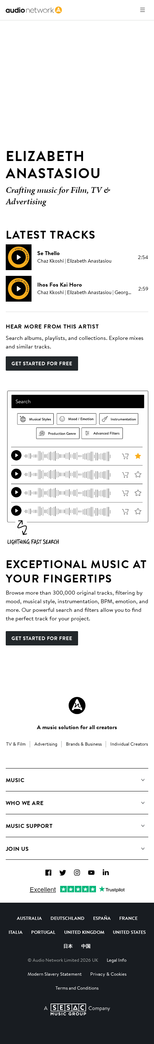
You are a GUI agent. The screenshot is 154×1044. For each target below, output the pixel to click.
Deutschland (67, 918)
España (102, 918)
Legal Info (116, 960)
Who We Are (25, 803)
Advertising (45, 744)
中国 (86, 946)
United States (129, 932)
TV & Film (16, 744)
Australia (29, 918)
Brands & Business (84, 744)
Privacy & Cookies (108, 974)
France (128, 918)
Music (15, 780)
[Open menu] (142, 10)
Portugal (43, 932)
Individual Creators (129, 744)
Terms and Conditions (77, 988)
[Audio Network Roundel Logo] (77, 705)
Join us (17, 849)
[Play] (18, 257)
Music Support (29, 826)
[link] (34, 10)
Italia (16, 932)
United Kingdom (84, 932)
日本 (68, 946)
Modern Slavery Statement (55, 974)
